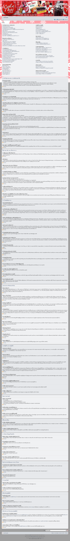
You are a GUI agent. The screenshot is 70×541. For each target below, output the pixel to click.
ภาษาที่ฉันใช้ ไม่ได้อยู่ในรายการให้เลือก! (9, 42)
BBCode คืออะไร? (5, 65)
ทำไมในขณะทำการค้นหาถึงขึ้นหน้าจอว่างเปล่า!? (44, 49)
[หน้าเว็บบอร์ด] (15, 8)
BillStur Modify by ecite (34, 536)
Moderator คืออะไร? (39, 27)
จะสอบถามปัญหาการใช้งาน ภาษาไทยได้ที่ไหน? (43, 73)
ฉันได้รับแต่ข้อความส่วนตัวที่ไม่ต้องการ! (42, 38)
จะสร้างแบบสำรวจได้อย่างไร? (7, 52)
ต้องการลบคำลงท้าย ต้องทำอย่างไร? (42, 57)
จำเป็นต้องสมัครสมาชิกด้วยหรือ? (7, 27)
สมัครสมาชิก (60, 19)
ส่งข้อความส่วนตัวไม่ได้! (40, 37)
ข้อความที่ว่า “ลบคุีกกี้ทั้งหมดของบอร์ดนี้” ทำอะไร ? (10, 35)
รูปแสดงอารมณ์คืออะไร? (6, 67)
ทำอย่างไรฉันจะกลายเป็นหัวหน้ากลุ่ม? (42, 30)
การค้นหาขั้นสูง (65, 5)
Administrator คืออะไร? (39, 26)
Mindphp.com (17, 514)
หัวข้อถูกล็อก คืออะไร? (6, 73)
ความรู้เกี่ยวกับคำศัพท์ (43, 521)
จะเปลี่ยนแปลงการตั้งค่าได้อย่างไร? (8, 39)
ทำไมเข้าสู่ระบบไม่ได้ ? (6, 26)
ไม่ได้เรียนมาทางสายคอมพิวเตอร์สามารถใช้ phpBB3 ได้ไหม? (46, 72)
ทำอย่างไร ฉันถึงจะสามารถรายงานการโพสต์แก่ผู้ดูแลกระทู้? (12, 58)
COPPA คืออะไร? (5, 33)
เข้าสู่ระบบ (66, 19)
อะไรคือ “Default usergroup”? (40, 32)
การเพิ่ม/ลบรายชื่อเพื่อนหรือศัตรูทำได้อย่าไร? (43, 44)
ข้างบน (4, 86)
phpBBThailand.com (25, 514)
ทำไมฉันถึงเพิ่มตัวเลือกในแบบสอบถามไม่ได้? (9, 53)
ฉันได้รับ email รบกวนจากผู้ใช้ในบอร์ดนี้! (42, 39)
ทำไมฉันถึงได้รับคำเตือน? (6, 57)
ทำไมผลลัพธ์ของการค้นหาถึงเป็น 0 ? (42, 48)
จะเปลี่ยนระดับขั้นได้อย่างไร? (7, 44)
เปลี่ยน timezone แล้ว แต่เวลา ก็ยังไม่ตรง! (9, 41)
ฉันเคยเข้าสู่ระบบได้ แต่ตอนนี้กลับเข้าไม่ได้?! (9, 32)
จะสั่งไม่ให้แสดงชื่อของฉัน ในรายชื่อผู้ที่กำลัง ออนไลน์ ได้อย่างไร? (13, 29)
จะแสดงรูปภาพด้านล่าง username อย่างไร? (9, 43)
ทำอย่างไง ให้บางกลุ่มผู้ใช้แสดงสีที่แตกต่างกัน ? (43, 31)
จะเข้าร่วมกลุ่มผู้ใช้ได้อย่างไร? (40, 29)
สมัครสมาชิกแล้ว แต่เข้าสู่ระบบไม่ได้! (8, 31)
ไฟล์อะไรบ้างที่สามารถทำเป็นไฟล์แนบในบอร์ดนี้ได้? (44, 61)
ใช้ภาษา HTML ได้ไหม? (6, 66)
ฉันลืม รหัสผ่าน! (5, 30)
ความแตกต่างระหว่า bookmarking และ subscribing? (44, 55)
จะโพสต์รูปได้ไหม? (5, 68)
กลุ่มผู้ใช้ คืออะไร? (39, 28)
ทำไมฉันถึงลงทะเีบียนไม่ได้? (7, 34)
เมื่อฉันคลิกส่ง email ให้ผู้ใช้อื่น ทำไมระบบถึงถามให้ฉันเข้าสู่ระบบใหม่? (13, 45)
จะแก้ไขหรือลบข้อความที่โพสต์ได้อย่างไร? (9, 50)
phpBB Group (13, 496)
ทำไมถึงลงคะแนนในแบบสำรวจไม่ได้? (8, 56)
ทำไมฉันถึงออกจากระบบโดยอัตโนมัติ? (8, 28)
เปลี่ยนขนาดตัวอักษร (67, 17)
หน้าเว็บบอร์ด (6, 17)
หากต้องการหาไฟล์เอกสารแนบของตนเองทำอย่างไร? (44, 62)
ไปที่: (44, 530)
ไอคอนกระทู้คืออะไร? (6, 74)
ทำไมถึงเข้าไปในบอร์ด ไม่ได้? (7, 55)
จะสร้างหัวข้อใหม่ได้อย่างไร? (7, 49)
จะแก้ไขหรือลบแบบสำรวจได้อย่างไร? (8, 54)
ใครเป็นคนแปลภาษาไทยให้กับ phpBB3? (42, 71)
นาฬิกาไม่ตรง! (4, 40)
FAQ (56, 19)
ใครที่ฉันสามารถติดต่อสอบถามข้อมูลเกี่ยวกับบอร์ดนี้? (44, 68)
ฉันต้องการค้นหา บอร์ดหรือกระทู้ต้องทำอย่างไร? (44, 47)
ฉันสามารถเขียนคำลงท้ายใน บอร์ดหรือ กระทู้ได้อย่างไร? (45, 56)
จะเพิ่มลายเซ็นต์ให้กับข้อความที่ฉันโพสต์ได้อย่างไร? (10, 51)
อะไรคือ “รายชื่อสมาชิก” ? (40, 33)
